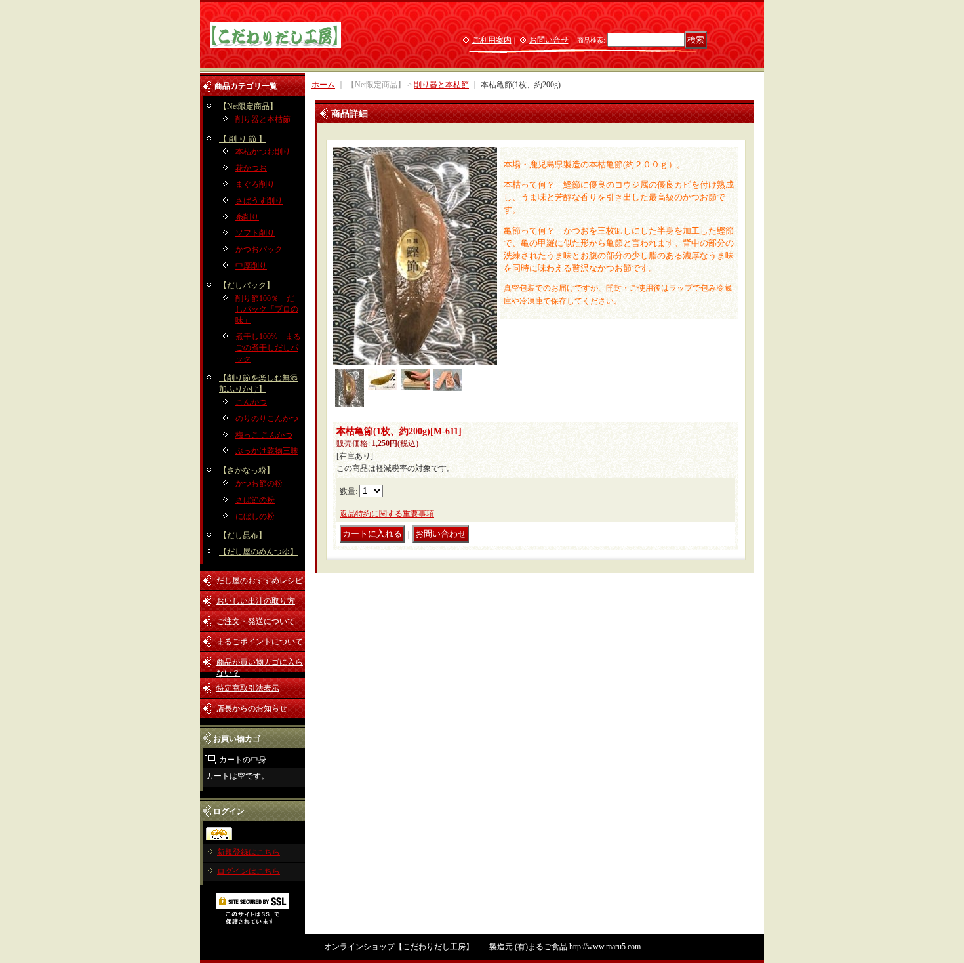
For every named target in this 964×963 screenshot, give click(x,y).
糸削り (247, 217)
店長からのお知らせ (251, 708)
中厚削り (251, 265)
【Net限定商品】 (248, 106)
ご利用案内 (492, 40)
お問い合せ (549, 40)
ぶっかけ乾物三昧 (266, 450)
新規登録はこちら (248, 852)
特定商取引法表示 (247, 688)
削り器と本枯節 (263, 119)
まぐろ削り (255, 184)
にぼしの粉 (255, 516)
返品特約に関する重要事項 (387, 513)
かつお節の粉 (259, 483)
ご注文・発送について (255, 621)
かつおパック (259, 249)
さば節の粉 (255, 499)
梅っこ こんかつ (263, 435)
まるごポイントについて (259, 641)
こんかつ (251, 402)
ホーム (323, 84)
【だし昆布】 (242, 535)
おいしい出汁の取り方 (255, 600)
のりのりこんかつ (266, 418)
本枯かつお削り (263, 151)
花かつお (251, 168)
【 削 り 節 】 (242, 139)
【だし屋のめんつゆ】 (258, 551)
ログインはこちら (248, 871)
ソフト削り (255, 232)
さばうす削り (259, 200)
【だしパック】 (246, 285)
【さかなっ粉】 (246, 470)
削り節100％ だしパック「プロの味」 (266, 309)
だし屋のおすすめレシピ (259, 580)
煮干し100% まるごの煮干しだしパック (268, 347)
